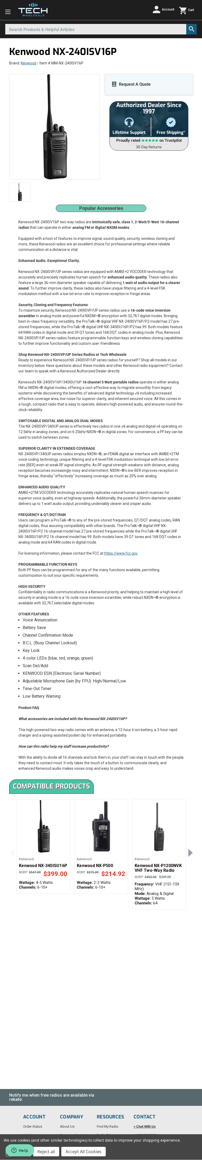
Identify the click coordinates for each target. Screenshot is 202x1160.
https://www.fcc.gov (121, 553)
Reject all (46, 1151)
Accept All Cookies (83, 1151)
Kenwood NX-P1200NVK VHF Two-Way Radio (158, 868)
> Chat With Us (145, 1126)
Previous (11, 852)
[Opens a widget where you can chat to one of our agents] (19, 1150)
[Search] (191, 29)
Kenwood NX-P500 (95, 865)
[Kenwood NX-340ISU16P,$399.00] (43, 826)
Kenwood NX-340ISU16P (43, 865)
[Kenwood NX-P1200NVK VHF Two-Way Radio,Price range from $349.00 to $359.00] (159, 826)
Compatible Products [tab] (51, 786)
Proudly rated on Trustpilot (149, 140)
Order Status (32, 1126)
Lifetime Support (129, 132)
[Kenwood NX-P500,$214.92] (101, 826)
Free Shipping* (170, 132)
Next (190, 852)
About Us (67, 1126)
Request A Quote (135, 84)
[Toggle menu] (8, 11)
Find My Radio (107, 1126)
